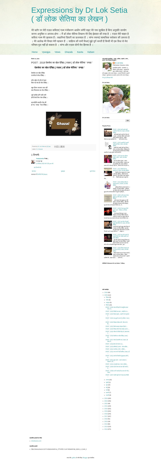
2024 (106, 398)
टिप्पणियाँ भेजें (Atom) (42, 174)
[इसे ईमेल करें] (55, 146)
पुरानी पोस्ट (92, 171)
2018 (106, 414)
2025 (106, 295)
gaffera (74, 457)
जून (107, 385)
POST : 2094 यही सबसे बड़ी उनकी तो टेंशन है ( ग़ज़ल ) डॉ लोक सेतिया (121, 131)
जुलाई (107, 382)
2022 (106, 403)
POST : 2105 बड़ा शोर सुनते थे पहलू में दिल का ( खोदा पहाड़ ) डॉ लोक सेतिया (121, 236)
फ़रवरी (107, 392)
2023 (106, 401)
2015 (106, 421)
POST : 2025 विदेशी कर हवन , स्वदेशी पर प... (117, 311)
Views (57, 52)
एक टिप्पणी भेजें (37, 167)
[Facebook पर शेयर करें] (61, 146)
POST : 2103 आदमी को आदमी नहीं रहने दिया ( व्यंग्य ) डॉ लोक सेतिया (121, 144)
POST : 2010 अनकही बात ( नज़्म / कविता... (117, 364)
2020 (106, 408)
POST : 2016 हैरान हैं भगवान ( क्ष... (114, 344)
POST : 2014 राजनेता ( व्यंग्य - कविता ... (116, 349)
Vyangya (46, 52)
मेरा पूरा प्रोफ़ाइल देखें (107, 77)
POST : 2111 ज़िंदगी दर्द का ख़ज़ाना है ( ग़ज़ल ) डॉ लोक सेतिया (121, 169)
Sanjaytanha (40, 158)
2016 (106, 419)
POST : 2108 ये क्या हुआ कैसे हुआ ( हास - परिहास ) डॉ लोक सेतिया (120, 210)
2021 (106, 406)
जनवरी (107, 395)
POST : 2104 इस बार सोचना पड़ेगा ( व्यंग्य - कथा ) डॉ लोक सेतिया (120, 157)
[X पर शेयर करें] (59, 146)
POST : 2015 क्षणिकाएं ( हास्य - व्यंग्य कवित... (117, 346)
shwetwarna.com (36, 441)
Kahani (91, 52)
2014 (106, 424)
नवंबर (107, 300)
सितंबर (107, 305)
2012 (106, 429)
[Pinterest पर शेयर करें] (64, 146)
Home (35, 52)
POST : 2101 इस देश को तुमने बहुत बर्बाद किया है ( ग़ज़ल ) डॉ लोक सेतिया (121, 223)
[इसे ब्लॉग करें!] (57, 146)
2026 (106, 292)
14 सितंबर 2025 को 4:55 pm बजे (44, 163)
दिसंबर (107, 297)
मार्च (107, 390)
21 (37, 149)
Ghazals (69, 52)
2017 (106, 416)
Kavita (80, 52)
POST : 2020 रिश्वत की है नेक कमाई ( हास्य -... (117, 329)
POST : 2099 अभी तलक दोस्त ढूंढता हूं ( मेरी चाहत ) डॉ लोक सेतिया (121, 196)
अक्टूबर (108, 302)
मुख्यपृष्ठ (63, 171)
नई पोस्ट (34, 171)
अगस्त (107, 379)
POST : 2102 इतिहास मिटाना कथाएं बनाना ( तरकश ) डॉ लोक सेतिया (120, 183)
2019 (106, 411)
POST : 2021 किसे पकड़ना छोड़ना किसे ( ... (117, 326)
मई (107, 387)
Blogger (85, 457)
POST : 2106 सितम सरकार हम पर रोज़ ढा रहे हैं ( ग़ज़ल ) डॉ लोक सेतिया (121, 249)
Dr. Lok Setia (119, 63)
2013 (106, 426)
